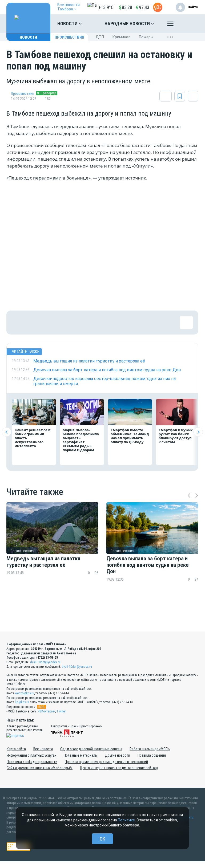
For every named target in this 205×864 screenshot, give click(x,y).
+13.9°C (106, 7)
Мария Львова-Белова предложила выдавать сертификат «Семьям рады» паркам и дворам (81, 439)
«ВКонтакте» (46, 711)
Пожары (146, 37)
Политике (126, 820)
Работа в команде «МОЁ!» (150, 749)
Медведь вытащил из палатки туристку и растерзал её (43, 561)
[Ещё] (170, 25)
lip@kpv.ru (22, 702)
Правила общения (152, 755)
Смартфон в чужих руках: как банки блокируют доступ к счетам (176, 435)
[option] (52, 552)
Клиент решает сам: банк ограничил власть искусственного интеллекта (33, 437)
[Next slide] (198, 432)
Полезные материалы (81, 755)
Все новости (43, 749)
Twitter (61, 711)
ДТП (100, 37)
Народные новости (127, 23)
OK (102, 839)
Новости (68, 23)
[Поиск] (189, 24)
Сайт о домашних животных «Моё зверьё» (40, 768)
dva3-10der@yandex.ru (45, 662)
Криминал (121, 37)
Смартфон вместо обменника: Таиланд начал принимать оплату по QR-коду (130, 435)
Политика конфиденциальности (32, 762)
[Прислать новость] (157, 7)
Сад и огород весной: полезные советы (91, 749)
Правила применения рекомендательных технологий (106, 762)
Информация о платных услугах (31, 755)
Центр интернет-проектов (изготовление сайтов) (119, 768)
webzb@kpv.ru (24, 693)
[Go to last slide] (6, 432)
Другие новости (117, 755)
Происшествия (69, 37)
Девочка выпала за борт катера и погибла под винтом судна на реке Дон (147, 564)
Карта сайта (16, 749)
